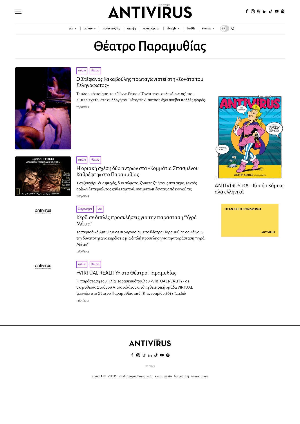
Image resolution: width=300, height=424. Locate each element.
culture (82, 70)
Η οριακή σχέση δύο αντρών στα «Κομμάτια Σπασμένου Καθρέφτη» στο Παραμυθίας (137, 171)
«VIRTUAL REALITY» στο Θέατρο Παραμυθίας (126, 273)
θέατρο (95, 70)
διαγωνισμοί (85, 209)
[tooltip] (246, 11)
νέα (100, 209)
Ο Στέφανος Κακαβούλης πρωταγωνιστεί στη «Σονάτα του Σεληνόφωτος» (139, 82)
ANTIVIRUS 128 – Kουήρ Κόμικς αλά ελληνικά (249, 189)
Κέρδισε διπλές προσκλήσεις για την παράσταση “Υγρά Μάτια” (136, 221)
